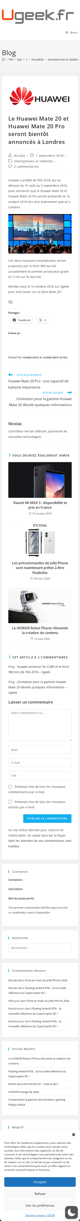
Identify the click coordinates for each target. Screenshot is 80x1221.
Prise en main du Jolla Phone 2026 (46, 980)
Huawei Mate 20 (32, 357)
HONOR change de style (23, 1092)
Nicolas (19, 156)
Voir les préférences (40, 1205)
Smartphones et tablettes (33, 161)
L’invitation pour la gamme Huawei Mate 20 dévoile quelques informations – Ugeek (37, 687)
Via (10, 301)
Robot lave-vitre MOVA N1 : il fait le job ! (33, 1084)
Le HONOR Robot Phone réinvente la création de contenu (40, 630)
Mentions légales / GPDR (40, 1215)
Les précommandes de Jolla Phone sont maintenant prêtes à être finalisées (40, 568)
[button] (73, 1134)
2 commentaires (26, 166)
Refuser (40, 1193)
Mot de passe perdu (21, 898)
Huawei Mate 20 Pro (55, 357)
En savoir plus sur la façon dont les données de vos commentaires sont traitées (39, 840)
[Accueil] (3, 59)
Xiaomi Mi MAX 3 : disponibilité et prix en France (40, 505)
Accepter (40, 1182)
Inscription (15, 889)
